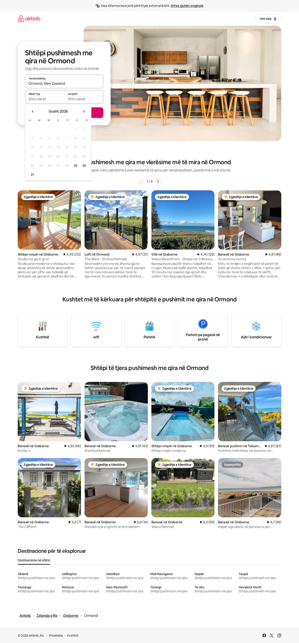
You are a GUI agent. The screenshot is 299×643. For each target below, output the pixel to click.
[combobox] (64, 83)
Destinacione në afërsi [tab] (34, 560)
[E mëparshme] (141, 181)
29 (75, 165)
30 (84, 165)
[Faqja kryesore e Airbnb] (29, 18)
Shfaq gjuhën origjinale (187, 6)
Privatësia (56, 635)
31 (32, 175)
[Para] (157, 181)
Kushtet (73, 635)
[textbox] (45, 99)
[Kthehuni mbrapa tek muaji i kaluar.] (32, 111)
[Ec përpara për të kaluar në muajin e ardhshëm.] (83, 111)
